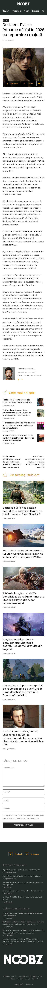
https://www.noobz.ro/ (26, 372)
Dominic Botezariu (26, 369)
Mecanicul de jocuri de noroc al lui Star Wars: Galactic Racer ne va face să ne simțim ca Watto (23, 553)
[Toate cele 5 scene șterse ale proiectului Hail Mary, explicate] (40, 402)
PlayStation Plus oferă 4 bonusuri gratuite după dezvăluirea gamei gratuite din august (22, 644)
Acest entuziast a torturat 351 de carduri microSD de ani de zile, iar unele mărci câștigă (18, 438)
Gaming (5, 20)
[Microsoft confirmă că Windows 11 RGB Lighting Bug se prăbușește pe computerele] (40, 426)
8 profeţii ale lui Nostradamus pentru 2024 (21, 870)
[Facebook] (18, 379)
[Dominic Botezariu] (9, 374)
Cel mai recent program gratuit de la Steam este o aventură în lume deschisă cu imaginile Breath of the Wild (23, 690)
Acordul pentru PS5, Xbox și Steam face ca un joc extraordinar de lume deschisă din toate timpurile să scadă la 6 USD (23, 738)
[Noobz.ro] (23, 4)
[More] (39, 83)
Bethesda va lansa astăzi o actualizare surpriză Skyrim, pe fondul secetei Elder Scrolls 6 (17, 413)
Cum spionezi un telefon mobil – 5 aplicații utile (23, 891)
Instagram (35, 854)
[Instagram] (22, 379)
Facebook (18, 854)
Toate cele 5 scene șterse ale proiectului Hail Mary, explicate (17, 401)
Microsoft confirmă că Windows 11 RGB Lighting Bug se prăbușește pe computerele (19, 425)
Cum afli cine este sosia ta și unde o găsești (22, 876)
